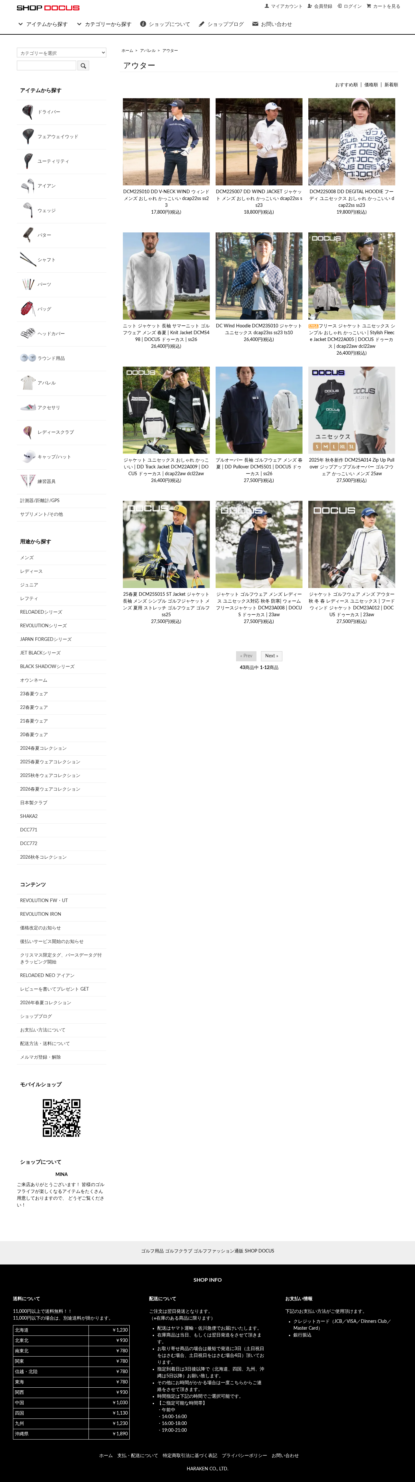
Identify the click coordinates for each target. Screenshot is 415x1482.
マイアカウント (287, 6)
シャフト (46, 260)
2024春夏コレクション (43, 748)
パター (43, 235)
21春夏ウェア (34, 721)
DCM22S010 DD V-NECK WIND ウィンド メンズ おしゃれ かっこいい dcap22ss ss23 (166, 199)
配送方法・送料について (45, 1043)
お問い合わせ (276, 24)
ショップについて (169, 24)
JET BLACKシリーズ (40, 653)
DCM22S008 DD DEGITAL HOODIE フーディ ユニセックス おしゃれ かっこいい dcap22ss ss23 (351, 199)
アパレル (148, 51)
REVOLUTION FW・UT (44, 901)
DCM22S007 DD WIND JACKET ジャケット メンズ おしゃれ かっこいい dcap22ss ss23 (259, 199)
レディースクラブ (55, 432)
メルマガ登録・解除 (40, 1057)
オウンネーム (33, 680)
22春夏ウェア (34, 707)
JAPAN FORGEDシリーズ (46, 639)
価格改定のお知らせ (40, 928)
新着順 (391, 85)
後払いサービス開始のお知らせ (52, 941)
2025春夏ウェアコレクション (50, 762)
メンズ (27, 558)
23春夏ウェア (34, 694)
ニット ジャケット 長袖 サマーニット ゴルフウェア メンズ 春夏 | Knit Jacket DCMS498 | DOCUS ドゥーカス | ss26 (166, 333)
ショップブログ (226, 24)
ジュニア (29, 585)
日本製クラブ (33, 803)
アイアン (46, 186)
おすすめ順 (346, 85)
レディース (31, 571)
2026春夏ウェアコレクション (50, 789)
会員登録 (323, 6)
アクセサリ (48, 408)
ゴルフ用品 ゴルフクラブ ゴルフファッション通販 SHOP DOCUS (207, 1251)
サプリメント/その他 (41, 514)
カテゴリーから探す (108, 24)
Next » (271, 656)
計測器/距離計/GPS (40, 501)
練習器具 (46, 481)
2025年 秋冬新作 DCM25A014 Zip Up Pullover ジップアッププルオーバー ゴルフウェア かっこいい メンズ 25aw (351, 467)
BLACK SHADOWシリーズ (47, 667)
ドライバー (48, 112)
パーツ (43, 284)
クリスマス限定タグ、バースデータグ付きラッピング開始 (61, 958)
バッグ (43, 309)
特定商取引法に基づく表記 (190, 1455)
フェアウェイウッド (57, 137)
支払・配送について (137, 1455)
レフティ (29, 598)
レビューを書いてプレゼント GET (54, 989)
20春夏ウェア (34, 735)
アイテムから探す (47, 24)
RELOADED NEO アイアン (47, 975)
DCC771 (28, 830)
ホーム (127, 51)
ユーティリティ (52, 161)
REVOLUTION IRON (40, 914)
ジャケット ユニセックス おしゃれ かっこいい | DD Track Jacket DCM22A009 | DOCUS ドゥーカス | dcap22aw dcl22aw (166, 467)
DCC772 (28, 843)
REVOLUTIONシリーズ (43, 626)
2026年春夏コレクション (45, 1003)
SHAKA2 (29, 816)
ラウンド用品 (50, 358)
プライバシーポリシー (244, 1455)
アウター (170, 51)
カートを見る (386, 6)
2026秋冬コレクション (43, 857)
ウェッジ (46, 210)
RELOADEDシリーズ (41, 612)
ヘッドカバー (50, 334)
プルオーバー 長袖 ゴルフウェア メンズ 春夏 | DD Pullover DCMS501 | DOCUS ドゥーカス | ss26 (259, 467)
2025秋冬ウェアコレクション (50, 775)
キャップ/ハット (53, 457)
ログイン (353, 6)
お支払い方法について (42, 1030)
